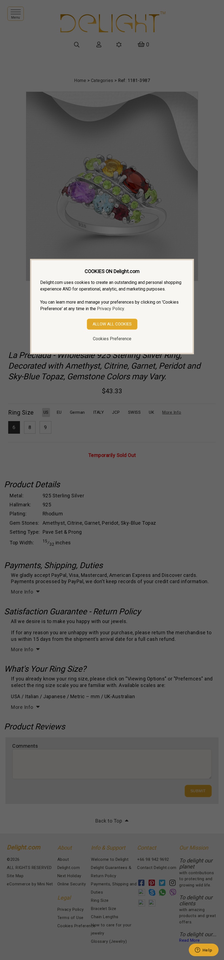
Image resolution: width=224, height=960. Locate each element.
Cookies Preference (112, 338)
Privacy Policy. (111, 308)
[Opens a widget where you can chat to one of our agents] (203, 950)
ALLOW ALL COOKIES (112, 324)
